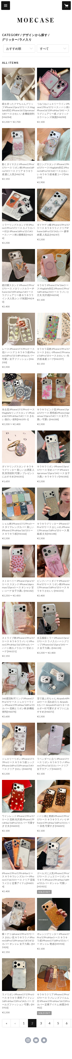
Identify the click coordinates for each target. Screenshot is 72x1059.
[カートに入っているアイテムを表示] (66, 5)
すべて (44, 48)
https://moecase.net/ (44, 1040)
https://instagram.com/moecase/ (28, 1040)
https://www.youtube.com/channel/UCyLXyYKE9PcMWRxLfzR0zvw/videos (36, 1040)
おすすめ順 (13, 48)
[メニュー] (5, 5)
